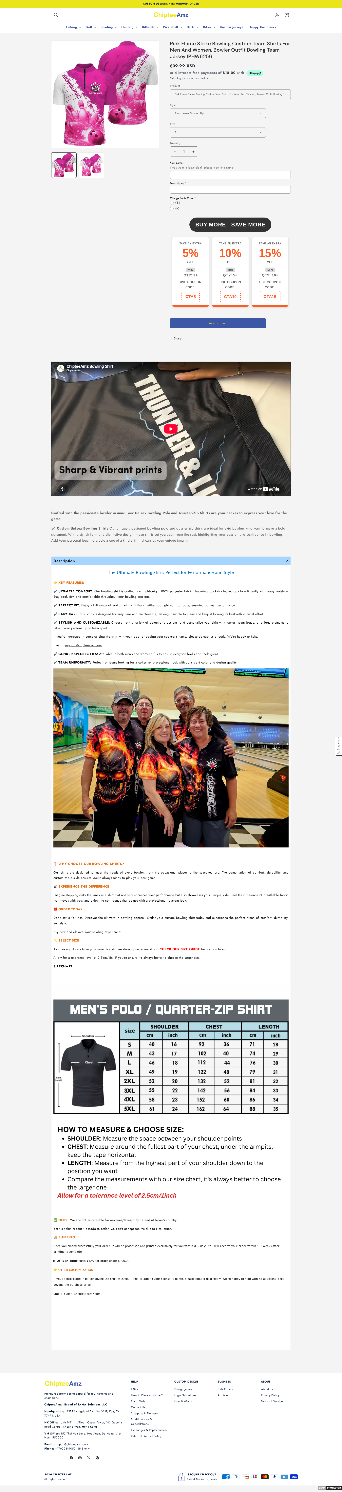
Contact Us (138, 1407)
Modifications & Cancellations (141, 1421)
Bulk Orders (225, 1389)
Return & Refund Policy (146, 1436)
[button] (56, 15)
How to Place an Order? (147, 1395)
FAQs (134, 1389)
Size (173, 124)
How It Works (183, 1401)
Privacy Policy (270, 1395)
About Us (267, 1389)
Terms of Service (272, 1401)
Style (173, 105)
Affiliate (223, 1395)
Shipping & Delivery (144, 1413)
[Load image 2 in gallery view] (91, 165)
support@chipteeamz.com (83, 645)
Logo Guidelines (185, 1395)
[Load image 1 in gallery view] (64, 165)
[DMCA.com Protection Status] (330, 1489)
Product (175, 86)
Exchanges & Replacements (149, 1430)
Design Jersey (183, 1389)
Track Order (138, 1401)
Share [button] (178, 338)
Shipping (175, 78)
